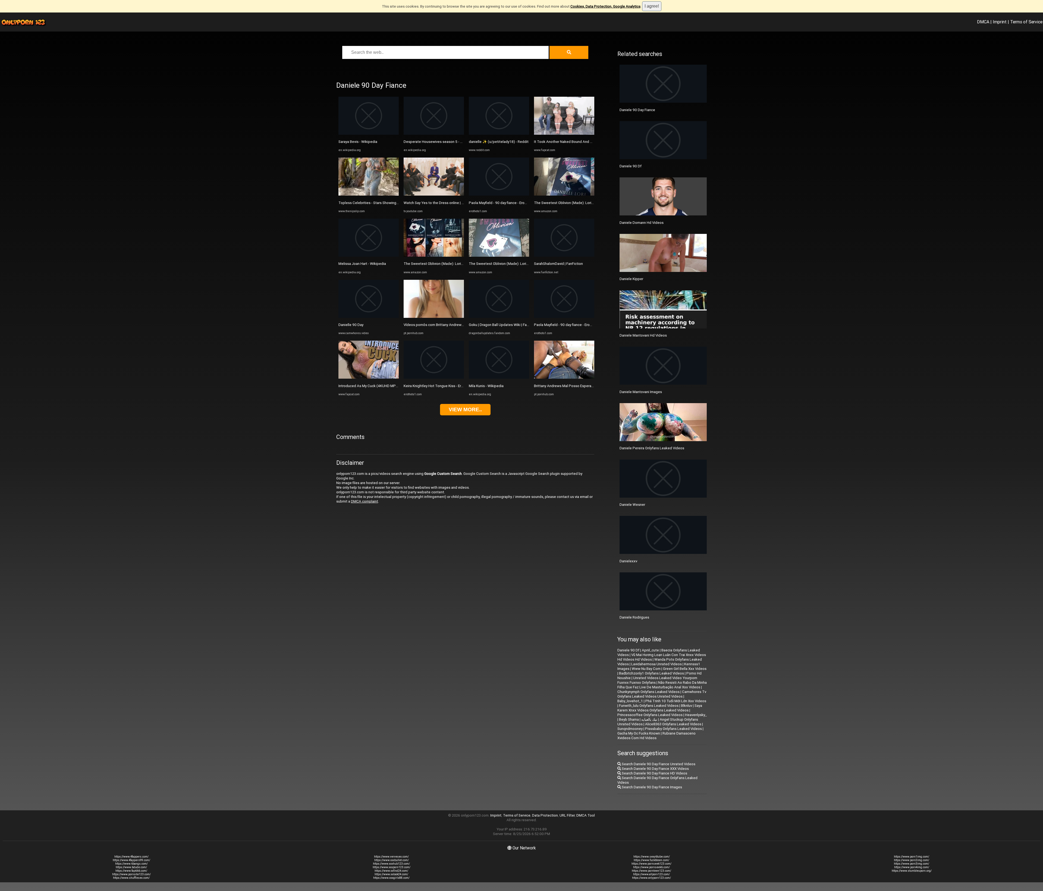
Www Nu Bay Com (646, 668)
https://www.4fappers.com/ (131, 856)
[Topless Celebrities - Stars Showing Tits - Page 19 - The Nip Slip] (368, 194)
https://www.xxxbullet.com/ (391, 860)
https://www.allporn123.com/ (651, 874)
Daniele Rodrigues (634, 617)
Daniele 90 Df (631, 166)
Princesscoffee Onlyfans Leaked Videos (650, 715)
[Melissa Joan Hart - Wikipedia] (368, 255)
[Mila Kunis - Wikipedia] (499, 377)
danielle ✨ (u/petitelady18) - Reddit (499, 141)
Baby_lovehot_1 (630, 701)
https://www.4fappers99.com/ (131, 860)
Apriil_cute (650, 650)
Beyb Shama (629, 719)
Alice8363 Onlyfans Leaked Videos (673, 724)
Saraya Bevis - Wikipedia (357, 141)
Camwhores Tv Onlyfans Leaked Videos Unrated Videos (661, 694)
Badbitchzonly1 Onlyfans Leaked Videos (651, 673)
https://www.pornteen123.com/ (651, 871)
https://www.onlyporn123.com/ (651, 878)
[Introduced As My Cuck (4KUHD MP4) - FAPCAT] (368, 377)
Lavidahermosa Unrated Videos (656, 664)
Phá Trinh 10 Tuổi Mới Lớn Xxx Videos (675, 701)
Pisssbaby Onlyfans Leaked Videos (673, 728)
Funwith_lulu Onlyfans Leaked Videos (648, 705)
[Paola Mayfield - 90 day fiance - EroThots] (499, 194)
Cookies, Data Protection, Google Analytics (605, 6)
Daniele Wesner (632, 504)
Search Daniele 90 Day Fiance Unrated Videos (658, 764)
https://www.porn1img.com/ (911, 856)
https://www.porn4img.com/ (911, 867)
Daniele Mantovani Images (641, 392)
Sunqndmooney (630, 728)
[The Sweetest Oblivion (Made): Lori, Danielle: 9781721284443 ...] (434, 255)
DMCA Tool (585, 815)
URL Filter (567, 815)
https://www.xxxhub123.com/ (391, 863)
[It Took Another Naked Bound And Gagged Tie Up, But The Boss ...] (564, 133)
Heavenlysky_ (696, 715)
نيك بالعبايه (649, 719)
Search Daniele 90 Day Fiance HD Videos (654, 773)
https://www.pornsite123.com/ (131, 874)
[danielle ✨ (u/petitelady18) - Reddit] (499, 133)
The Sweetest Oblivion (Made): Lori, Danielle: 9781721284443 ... (455, 263)
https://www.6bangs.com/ (131, 863)
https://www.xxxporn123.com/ (391, 867)
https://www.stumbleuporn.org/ (912, 871)
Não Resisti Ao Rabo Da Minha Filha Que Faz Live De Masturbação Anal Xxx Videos (662, 684)
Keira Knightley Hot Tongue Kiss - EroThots (438, 386)
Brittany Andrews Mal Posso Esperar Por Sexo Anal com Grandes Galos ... (593, 386)
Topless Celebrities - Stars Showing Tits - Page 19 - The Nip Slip (390, 202)
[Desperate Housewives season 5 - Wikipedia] (434, 133)
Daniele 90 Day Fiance (637, 110)
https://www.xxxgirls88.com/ (391, 878)
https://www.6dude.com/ (131, 867)
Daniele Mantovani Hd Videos (643, 335)
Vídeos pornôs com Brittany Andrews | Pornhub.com (445, 324)
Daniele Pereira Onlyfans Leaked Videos (652, 448)
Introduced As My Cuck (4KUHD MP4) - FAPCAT (377, 386)
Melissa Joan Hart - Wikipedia (362, 263)
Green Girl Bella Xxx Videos (684, 668)
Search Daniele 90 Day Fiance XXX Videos (655, 768)
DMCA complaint (364, 501)
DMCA (983, 21)
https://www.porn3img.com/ (911, 863)
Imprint (1000, 21)
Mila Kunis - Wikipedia (486, 386)
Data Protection (545, 815)
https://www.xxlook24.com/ (391, 874)
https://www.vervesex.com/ (391, 856)
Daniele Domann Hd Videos (642, 222)
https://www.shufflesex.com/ (131, 878)
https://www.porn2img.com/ (911, 860)
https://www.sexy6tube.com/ (651, 856)
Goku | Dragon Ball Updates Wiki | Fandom (502, 324)
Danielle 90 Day (350, 324)
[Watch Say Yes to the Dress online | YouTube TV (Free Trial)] (434, 194)
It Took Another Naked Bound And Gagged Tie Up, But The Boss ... (587, 141)
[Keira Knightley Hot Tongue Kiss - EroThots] (434, 377)
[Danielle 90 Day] (368, 316)
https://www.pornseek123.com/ (651, 863)
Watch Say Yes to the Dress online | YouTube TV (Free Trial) (452, 202)
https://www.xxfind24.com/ (391, 871)
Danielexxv (628, 561)
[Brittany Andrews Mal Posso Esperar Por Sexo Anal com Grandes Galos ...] (564, 377)
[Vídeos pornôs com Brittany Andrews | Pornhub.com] (434, 316)
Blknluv (686, 705)
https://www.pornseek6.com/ (651, 867)
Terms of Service (1026, 21)
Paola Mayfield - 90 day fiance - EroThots (501, 202)
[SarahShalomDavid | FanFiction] (564, 255)
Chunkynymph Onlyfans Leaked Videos (648, 691)
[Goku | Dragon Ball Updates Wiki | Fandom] (499, 316)
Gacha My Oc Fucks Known (638, 733)
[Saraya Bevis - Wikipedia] (368, 133)
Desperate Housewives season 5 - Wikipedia (440, 141)
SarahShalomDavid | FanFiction (558, 263)
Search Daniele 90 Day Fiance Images (651, 787)
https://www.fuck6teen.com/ (651, 860)
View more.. (465, 409)
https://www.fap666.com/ (131, 871)
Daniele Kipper (631, 279)
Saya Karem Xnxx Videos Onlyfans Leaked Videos (659, 708)
